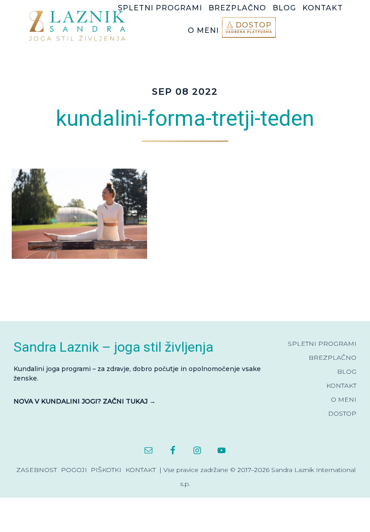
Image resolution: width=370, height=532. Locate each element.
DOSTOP (342, 413)
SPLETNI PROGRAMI (322, 343)
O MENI (343, 399)
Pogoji (74, 470)
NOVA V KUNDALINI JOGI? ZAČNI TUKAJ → (85, 401)
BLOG (346, 371)
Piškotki (106, 470)
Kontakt (140, 470)
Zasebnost (36, 470)
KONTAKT (341, 385)
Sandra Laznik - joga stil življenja (79, 25)
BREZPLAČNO (332, 357)
